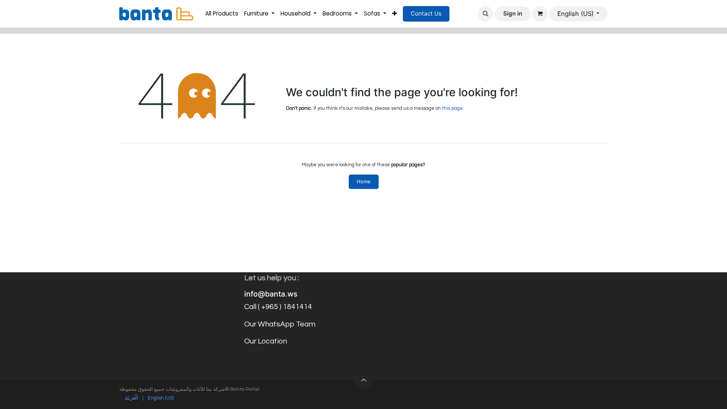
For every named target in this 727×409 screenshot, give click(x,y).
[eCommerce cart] (540, 13)
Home (364, 181)
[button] (485, 13)
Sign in (512, 13)
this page (452, 108)
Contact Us (426, 13)
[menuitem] (221, 13)
